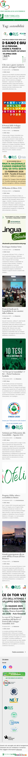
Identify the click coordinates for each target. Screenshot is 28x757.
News (8, 132)
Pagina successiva (19, 652)
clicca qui (19, 749)
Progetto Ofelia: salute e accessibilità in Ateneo (11, 496)
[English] (18, 755)
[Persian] (24, 755)
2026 (4, 72)
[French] (20, 755)
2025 (4, 318)
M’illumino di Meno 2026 (12, 188)
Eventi (8, 72)
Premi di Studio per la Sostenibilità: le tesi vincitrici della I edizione (12, 311)
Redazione (16, 69)
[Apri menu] (14, 20)
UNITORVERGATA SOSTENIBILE (12, 11)
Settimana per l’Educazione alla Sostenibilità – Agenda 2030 (13, 434)
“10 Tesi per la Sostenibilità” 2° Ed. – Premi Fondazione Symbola (13, 374)
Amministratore (20, 500)
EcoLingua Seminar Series (12, 247)
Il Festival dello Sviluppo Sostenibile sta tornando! (11, 127)
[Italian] (22, 755)
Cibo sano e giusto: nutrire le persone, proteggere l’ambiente (13, 66)
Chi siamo (5, 659)
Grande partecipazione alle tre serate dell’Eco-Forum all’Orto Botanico (13, 556)
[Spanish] (26, 755)
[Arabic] (16, 755)
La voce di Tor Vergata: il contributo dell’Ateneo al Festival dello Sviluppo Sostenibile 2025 (11, 620)
